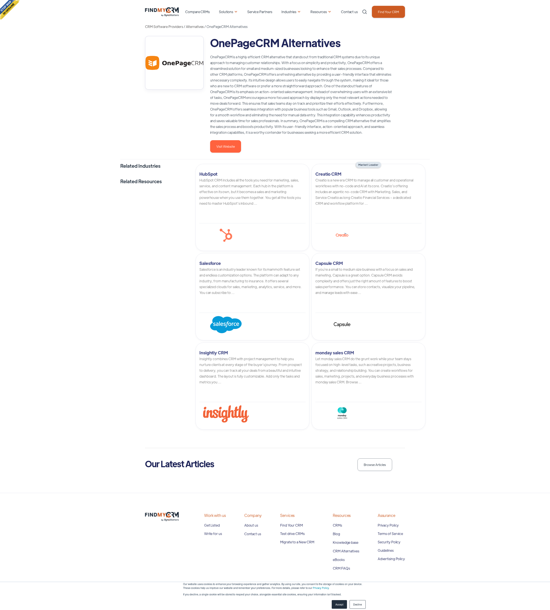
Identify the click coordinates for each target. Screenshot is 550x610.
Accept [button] (339, 604)
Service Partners (259, 11)
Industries (288, 11)
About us (251, 525)
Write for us (213, 533)
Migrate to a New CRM (297, 542)
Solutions (226, 11)
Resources (318, 11)
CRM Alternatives (346, 551)
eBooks (338, 559)
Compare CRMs (197, 11)
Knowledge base (345, 542)
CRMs (337, 525)
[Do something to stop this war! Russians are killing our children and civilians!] (9, 9)
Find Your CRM (388, 12)
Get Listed (212, 525)
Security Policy (389, 542)
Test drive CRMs (292, 533)
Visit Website (225, 146)
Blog (336, 534)
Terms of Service (390, 533)
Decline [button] (357, 604)
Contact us (349, 11)
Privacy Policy (321, 588)
